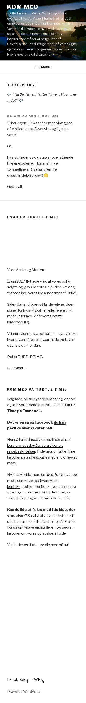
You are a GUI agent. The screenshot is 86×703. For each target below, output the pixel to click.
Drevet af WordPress (24, 691)
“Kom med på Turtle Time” (44, 492)
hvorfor (53, 474)
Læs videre (16, 368)
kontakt (13, 486)
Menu (45, 67)
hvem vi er (48, 480)
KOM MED (22, 7)
